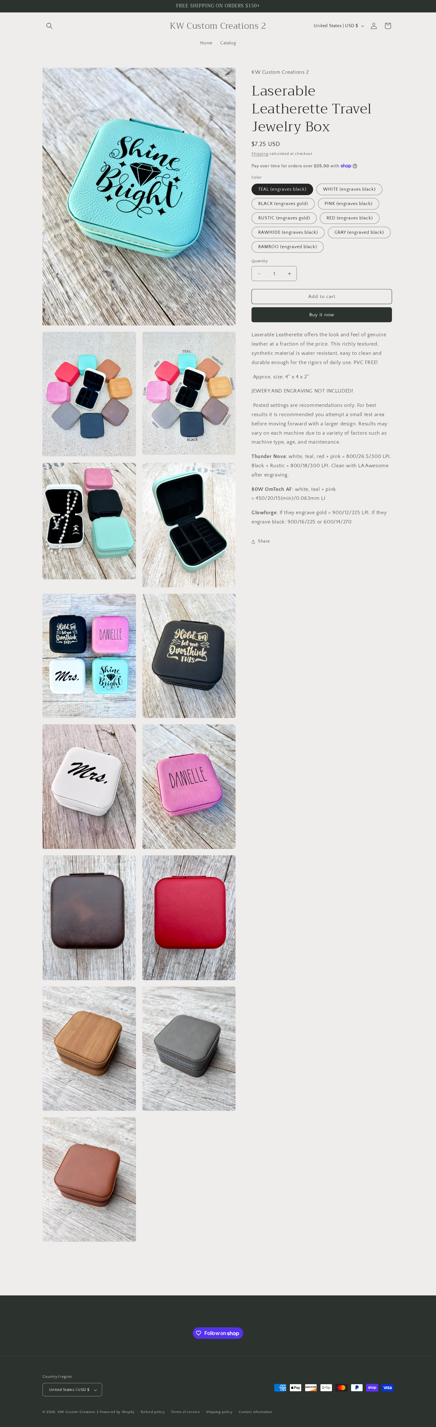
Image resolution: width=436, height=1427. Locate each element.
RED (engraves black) (350, 218)
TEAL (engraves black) (282, 189)
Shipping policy (219, 1412)
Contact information (255, 1412)
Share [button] (264, 541)
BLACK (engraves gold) (283, 203)
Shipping (260, 154)
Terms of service (185, 1412)
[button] (49, 26)
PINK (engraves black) (348, 203)
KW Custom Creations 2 (78, 1412)
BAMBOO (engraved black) (287, 246)
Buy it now (321, 314)
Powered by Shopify (117, 1412)
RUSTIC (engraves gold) (284, 218)
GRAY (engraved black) (359, 232)
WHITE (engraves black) (349, 189)
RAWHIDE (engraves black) (288, 232)
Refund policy (153, 1412)
